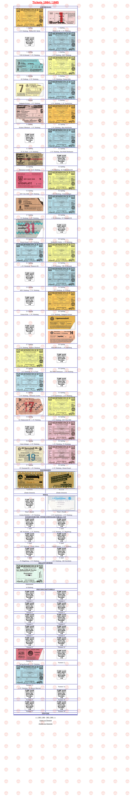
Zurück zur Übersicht (45, 720)
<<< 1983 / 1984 (40, 717)
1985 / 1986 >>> (51, 717)
